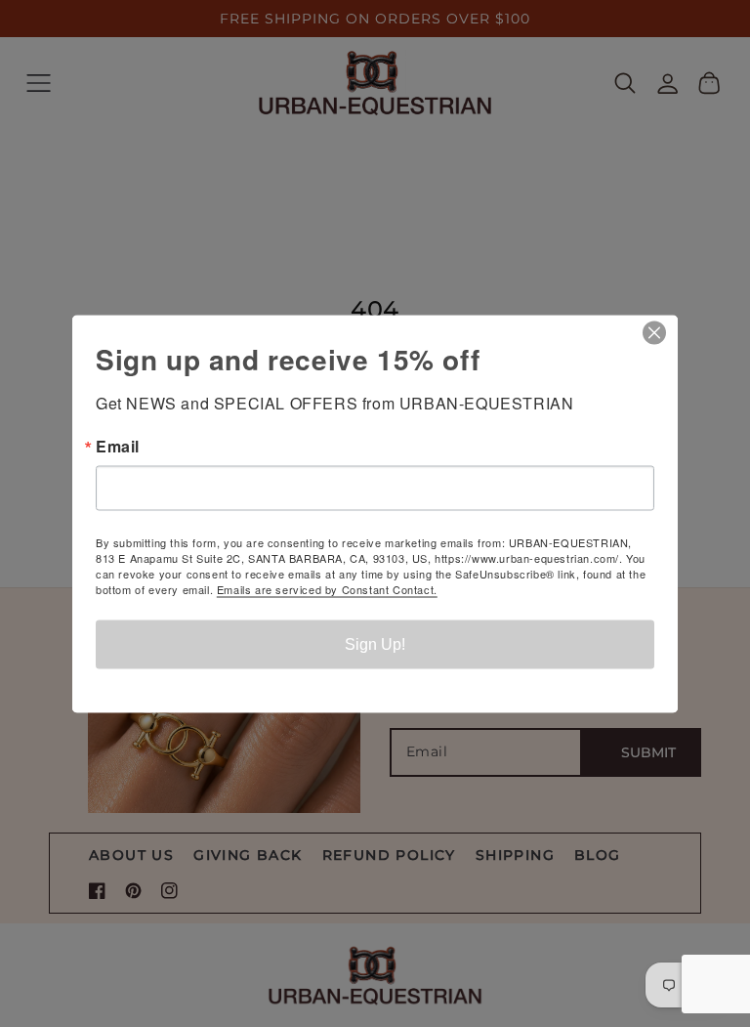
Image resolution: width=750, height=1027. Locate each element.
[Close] (660, 332)
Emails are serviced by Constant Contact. (327, 588)
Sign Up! (375, 643)
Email (118, 445)
